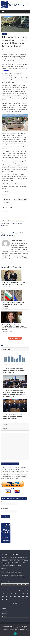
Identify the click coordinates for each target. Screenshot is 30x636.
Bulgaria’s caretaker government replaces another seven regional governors (12, 223)
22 (11, 596)
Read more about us (15, 565)
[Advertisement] (15, 446)
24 (19, 596)
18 (23, 593)
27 (3, 599)
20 (3, 596)
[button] (15, 349)
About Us (3, 608)
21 (7, 596)
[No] (28, 630)
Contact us (4, 613)
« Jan (13, 603)
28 (7, 599)
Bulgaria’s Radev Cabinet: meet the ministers (12, 417)
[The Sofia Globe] (2, 11)
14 (7, 593)
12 (27, 590)
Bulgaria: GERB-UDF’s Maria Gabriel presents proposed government (14, 283)
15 (11, 593)
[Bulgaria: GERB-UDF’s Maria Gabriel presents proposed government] (11, 271)
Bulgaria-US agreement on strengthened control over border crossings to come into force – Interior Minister (14, 327)
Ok (15, 633)
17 (19, 593)
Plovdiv (3, 51)
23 (15, 596)
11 (23, 590)
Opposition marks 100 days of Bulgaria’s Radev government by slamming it (14, 394)
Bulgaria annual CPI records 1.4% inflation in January (12, 234)
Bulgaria (5, 34)
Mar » (16, 603)
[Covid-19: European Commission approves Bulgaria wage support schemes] (11, 291)
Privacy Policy (4, 616)
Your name (4, 509)
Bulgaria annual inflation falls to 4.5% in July (14, 371)
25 (23, 596)
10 (19, 590)
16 (15, 593)
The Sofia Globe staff (18, 49)
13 (3, 593)
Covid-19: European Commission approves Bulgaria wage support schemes (13, 304)
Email (3, 502)
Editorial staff (4, 611)
